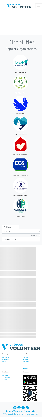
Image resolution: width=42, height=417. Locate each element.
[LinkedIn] (27, 407)
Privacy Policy (30, 411)
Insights (4, 361)
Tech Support (5, 375)
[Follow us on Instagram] (19, 407)
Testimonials (5, 359)
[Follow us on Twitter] (15, 407)
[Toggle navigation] (38, 5)
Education (25, 359)
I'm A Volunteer (6, 377)
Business (25, 357)
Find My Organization (7, 379)
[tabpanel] (21, 23)
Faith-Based (26, 361)
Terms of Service (13, 411)
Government (26, 363)
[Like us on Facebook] (23, 407)
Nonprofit (25, 368)
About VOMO (5, 357)
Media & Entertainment (29, 366)
